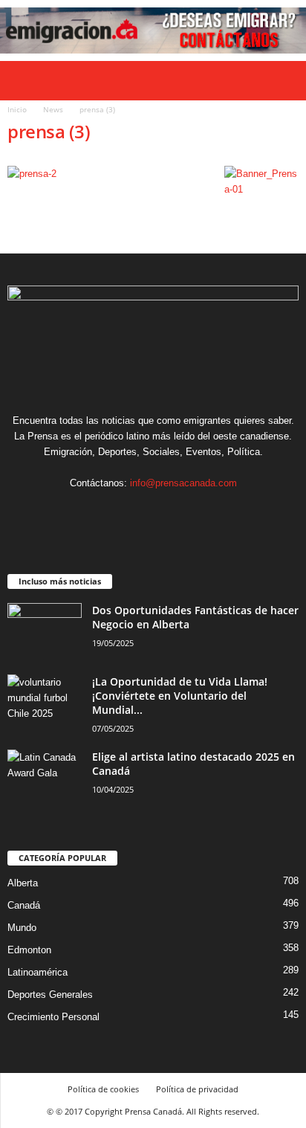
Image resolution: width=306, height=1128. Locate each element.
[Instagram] (139, 512)
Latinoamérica (37, 972)
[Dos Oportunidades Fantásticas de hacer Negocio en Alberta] (44, 631)
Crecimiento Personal (53, 1016)
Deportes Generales (50, 994)
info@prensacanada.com (183, 483)
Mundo (21, 927)
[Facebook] (109, 512)
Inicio (17, 109)
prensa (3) (48, 131)
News (53, 109)
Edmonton (29, 949)
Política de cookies (103, 1089)
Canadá (23, 905)
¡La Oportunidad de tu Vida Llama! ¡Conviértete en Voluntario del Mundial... (179, 695)
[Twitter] (169, 512)
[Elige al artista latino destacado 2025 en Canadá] (44, 777)
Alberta (22, 883)
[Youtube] (198, 512)
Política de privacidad (197, 1089)
